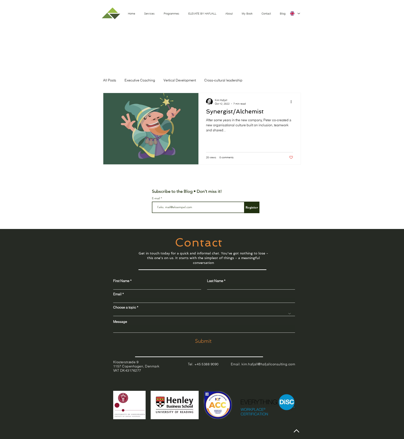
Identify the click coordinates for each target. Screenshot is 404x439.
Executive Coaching (140, 80)
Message (120, 321)
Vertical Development (179, 80)
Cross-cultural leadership (223, 80)
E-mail (156, 198)
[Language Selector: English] (295, 13)
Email (117, 294)
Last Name (215, 280)
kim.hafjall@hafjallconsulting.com (268, 364)
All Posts (109, 80)
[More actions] (292, 101)
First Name (121, 280)
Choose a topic (124, 307)
